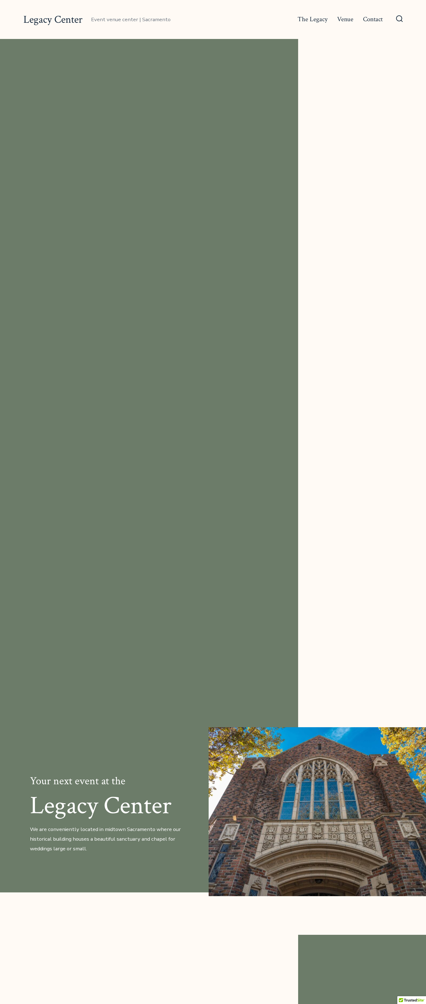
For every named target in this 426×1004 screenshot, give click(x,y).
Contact (373, 19)
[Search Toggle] (399, 19)
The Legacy (312, 19)
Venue (345, 19)
